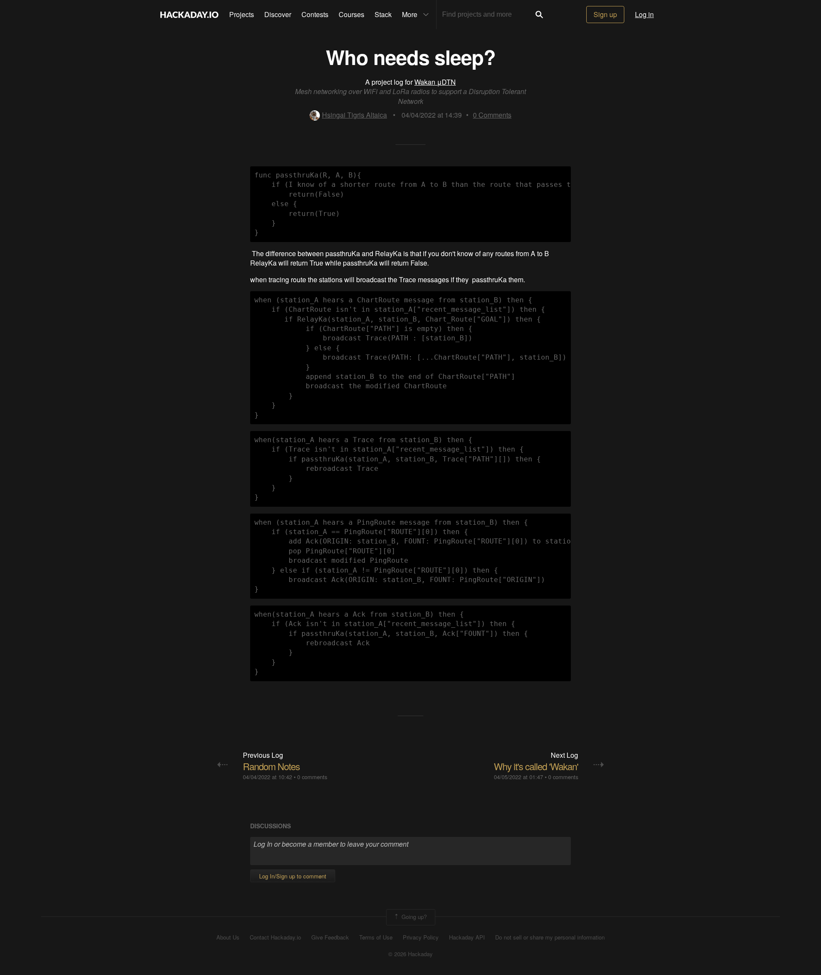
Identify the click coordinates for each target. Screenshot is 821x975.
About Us (227, 937)
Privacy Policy (421, 937)
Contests (314, 14)
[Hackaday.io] (189, 14)
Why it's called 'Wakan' (536, 766)
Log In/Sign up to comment (292, 876)
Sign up (605, 14)
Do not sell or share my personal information (550, 937)
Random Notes (271, 766)
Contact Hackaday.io (275, 937)
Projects (241, 14)
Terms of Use (376, 937)
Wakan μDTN (435, 82)
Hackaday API (467, 937)
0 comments (312, 777)
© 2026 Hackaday (410, 954)
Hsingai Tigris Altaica (354, 115)
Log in (644, 14)
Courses (351, 14)
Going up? (413, 917)
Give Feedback (330, 937)
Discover (277, 14)
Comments (492, 115)
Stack (383, 14)
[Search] (539, 14)
